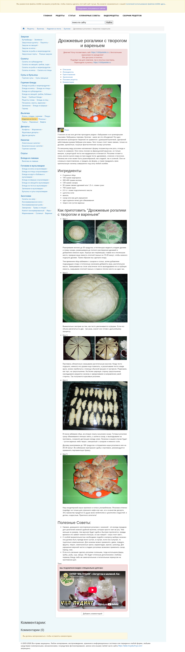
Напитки (25, 139)
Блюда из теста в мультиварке (34, 185)
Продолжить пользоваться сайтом (91, 8)
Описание (67, 69)
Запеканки (26, 105)
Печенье (42, 119)
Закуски (25, 36)
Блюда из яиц (42, 100)
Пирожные (33, 122)
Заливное (38, 39)
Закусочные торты (29, 54)
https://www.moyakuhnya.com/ (130, 645)
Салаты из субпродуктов (32, 61)
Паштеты (44, 42)
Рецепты (60, 15)
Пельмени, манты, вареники (33, 102)
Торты (24, 122)
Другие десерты (28, 135)
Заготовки (26, 195)
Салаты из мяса (28, 70)
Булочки (67, 28)
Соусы (24, 153)
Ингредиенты (68, 72)
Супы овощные (42, 78)
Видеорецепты (111, 15)
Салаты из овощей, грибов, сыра (35, 64)
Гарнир (25, 108)
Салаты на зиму (28, 199)
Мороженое (37, 129)
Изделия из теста (54, 28)
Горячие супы (27, 78)
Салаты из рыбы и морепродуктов (36, 67)
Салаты (25, 58)
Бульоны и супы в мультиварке (34, 191)
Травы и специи (39, 207)
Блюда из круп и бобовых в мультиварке (33, 175)
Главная (47, 15)
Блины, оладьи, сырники (32, 116)
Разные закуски (45, 54)
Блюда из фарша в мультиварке (35, 179)
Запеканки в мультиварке (32, 188)
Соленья (39, 213)
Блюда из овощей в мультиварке (35, 182)
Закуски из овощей (30, 45)
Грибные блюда (35, 97)
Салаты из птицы (45, 70)
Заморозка (26, 207)
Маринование (27, 213)
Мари (66, 129)
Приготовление (69, 74)
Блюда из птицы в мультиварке (35, 171)
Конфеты (26, 129)
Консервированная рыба (32, 204)
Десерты (25, 126)
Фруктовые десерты (30, 132)
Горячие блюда (28, 82)
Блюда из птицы (43, 88)
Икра (49, 210)
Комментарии (68, 82)
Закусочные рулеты (30, 42)
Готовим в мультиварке (33, 165)
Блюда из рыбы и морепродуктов (35, 85)
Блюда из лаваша (30, 158)
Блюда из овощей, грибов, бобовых (36, 94)
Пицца (47, 116)
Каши (24, 97)
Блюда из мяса (28, 88)
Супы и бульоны (29, 74)
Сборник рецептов (132, 15)
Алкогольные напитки (31, 143)
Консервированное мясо (32, 201)
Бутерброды (27, 39)
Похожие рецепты (70, 79)
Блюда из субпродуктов (31, 91)
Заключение (68, 77)
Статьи (71, 15)
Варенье (48, 213)
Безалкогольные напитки (32, 145)
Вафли (43, 122)
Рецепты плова (28, 100)
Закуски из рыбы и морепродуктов (36, 51)
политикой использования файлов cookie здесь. (146, 4)
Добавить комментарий (92, 613)
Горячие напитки (29, 148)
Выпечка (40, 28)
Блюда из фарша (40, 105)
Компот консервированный (33, 210)
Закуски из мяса (28, 48)
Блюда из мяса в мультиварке (34, 168)
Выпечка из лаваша (30, 161)
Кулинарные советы (89, 15)
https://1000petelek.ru (100, 52)
